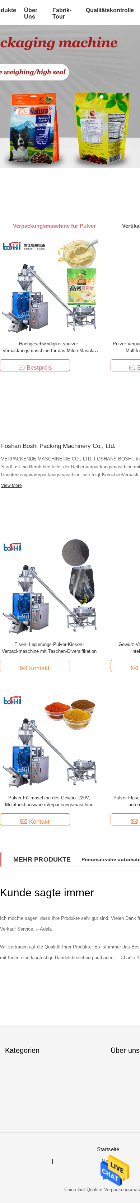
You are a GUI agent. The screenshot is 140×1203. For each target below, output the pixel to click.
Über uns (30, 13)
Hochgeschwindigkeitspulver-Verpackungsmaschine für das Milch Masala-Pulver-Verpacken (49, 350)
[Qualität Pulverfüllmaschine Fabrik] (70, 96)
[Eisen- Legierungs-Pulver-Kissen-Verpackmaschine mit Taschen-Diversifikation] (49, 587)
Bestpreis (39, 367)
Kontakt (39, 668)
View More (11, 485)
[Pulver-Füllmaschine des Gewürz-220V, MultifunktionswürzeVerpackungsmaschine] (49, 740)
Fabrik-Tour (61, 13)
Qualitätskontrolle (110, 10)
